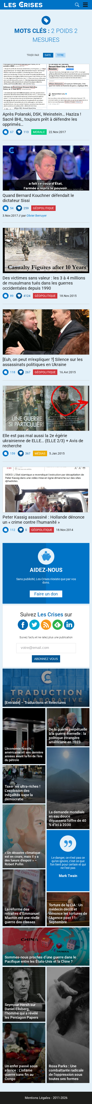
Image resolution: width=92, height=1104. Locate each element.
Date (48, 55)
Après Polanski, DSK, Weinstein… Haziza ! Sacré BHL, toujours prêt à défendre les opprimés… (42, 119)
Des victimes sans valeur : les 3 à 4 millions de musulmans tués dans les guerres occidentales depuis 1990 (44, 283)
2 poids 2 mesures (46, 35)
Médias (40, 453)
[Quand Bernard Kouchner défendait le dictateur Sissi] (46, 168)
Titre (60, 55)
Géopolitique (43, 208)
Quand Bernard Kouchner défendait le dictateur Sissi (38, 198)
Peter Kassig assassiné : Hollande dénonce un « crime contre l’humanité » (44, 520)
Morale (39, 132)
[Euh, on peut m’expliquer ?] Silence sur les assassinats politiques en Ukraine (43, 362)
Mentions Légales (37, 1098)
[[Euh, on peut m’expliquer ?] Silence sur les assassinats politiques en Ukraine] (46, 332)
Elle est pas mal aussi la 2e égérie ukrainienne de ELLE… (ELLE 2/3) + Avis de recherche (43, 440)
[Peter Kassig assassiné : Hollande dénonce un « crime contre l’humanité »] (46, 489)
